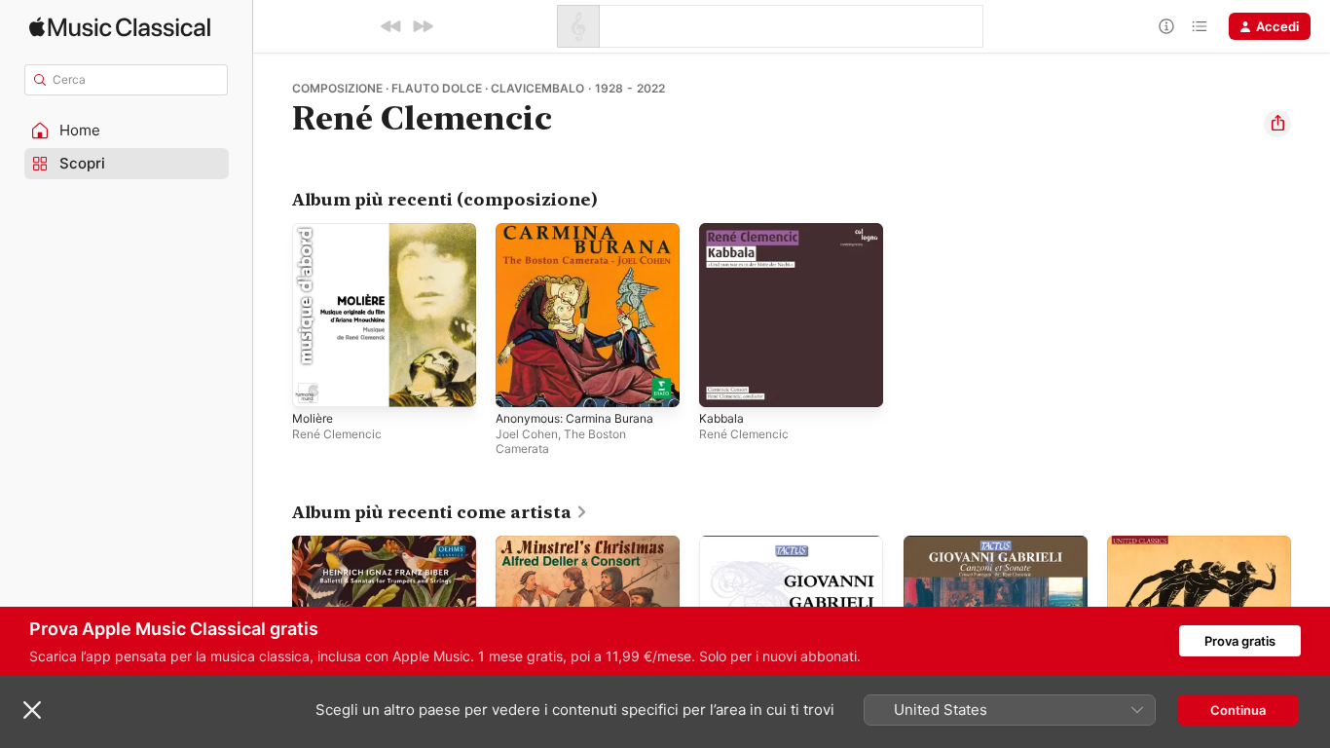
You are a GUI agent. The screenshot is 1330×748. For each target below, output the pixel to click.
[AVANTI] (422, 26)
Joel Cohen (527, 434)
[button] (126, 130)
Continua (1238, 710)
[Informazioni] (1166, 26)
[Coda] (1199, 26)
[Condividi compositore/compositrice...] (1277, 123)
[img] (119, 27)
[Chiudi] (32, 710)
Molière (315, 231)
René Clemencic (337, 434)
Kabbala (722, 231)
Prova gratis (1239, 641)
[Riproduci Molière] (316, 382)
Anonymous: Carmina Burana (583, 231)
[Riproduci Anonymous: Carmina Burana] (520, 382)
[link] (440, 512)
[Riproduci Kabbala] (723, 382)
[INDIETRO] (391, 26)
